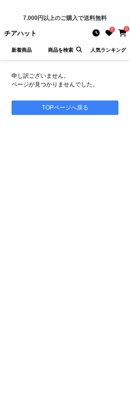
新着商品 (22, 50)
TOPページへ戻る (65, 107)
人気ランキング (108, 50)
